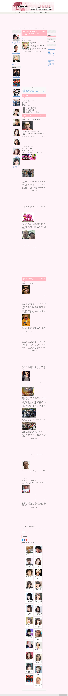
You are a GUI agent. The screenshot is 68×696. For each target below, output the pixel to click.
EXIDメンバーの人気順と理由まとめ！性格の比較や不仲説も (29, 683)
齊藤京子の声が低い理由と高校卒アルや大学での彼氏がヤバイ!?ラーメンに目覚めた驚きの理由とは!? (38, 626)
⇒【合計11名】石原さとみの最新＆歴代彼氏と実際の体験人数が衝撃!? (16, 42)
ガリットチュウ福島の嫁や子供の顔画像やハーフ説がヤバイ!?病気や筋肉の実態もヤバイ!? (38, 685)
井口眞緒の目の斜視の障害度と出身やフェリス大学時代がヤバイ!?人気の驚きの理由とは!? (38, 601)
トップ (15, 12)
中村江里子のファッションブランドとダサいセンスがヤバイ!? (38, 650)
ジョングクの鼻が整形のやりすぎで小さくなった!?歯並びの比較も (29, 637)
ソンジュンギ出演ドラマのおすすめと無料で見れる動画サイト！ (38, 554)
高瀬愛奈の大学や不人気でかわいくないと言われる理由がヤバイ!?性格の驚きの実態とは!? (29, 601)
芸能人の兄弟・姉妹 (51, 54)
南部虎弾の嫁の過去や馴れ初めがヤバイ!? (28, 90)
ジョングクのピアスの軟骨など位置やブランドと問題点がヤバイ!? (29, 566)
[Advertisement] (34, 21)
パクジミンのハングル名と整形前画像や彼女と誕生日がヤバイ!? (29, 649)
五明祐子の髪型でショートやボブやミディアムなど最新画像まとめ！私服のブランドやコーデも (38, 662)
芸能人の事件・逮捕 (51, 53)
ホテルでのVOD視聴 (51, 46)
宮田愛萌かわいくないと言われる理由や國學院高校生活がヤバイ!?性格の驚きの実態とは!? (38, 614)
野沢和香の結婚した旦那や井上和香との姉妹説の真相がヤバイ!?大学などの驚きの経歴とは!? (29, 577)
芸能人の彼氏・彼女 (51, 60)
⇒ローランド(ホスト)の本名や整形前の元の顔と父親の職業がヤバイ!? (16, 64)
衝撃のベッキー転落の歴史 (44, 12)
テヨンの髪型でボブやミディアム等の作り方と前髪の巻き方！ (29, 660)
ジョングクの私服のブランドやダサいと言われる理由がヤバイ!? (29, 554)
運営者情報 (28, 12)
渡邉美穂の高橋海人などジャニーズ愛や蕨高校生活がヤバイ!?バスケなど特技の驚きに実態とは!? (29, 625)
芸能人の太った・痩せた (51, 55)
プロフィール (24, 89)
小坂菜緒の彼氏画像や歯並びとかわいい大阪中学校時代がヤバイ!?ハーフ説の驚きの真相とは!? (29, 613)
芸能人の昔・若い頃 (51, 63)
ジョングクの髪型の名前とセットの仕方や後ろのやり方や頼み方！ (38, 674)
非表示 (35, 87)
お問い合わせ (21, 12)
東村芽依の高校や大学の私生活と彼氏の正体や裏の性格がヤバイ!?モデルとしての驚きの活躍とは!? (38, 589)
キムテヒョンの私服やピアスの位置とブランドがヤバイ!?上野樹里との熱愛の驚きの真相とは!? (38, 577)
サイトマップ (35, 12)
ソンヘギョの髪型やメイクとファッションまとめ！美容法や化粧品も (38, 566)
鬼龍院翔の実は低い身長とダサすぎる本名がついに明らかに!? (29, 589)
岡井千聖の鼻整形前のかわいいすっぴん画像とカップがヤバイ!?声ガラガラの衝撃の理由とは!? (38, 638)
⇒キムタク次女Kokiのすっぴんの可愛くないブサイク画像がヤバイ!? (16, 53)
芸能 (22, 38)
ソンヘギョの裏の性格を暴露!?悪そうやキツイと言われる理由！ (29, 672)
